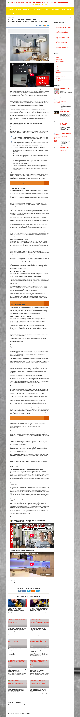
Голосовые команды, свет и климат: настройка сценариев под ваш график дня (64, 38)
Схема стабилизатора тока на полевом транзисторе (66, 135)
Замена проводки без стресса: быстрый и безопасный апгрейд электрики (38, 690)
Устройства (20, 13)
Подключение (55, 9)
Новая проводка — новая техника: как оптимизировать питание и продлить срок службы (17, 630)
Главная (11, 9)
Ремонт (63, 9)
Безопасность (27, 9)
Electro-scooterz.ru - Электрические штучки (48, 3)
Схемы (69, 9)
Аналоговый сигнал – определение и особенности (64, 123)
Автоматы (18, 9)
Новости (47, 9)
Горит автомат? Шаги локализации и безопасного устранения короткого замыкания (17, 670)
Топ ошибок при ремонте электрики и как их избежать (16, 649)
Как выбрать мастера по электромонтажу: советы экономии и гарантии (37, 670)
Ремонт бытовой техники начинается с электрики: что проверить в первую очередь (16, 609)
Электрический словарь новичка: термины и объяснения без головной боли (63, 33)
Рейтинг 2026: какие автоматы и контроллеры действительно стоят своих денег (63, 27)
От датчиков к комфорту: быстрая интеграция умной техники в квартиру (63, 43)
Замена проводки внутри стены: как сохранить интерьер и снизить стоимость (39, 650)
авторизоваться (31, 704)
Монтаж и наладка (37, 9)
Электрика (28, 13)
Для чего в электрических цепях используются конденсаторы (66, 149)
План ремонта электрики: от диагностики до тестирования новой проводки (38, 630)
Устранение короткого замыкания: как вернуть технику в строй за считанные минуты (39, 609)
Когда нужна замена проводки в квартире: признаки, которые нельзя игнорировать (16, 690)
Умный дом (12, 13)
